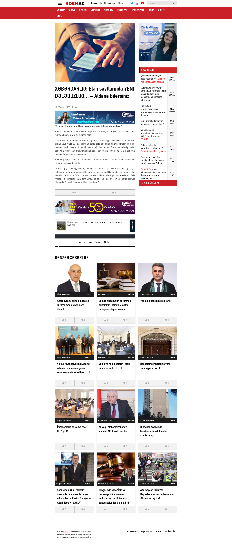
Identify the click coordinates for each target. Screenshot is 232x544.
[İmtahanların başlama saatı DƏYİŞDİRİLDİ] (74, 403)
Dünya (72, 10)
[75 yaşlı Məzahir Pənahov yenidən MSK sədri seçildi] (116, 403)
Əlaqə (120, 3)
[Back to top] (224, 536)
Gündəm (61, 10)
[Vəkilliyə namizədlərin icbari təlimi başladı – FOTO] (116, 340)
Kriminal (108, 10)
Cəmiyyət (95, 10)
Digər (161, 10)
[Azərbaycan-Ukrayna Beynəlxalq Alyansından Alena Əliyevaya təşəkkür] (157, 467)
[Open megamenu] (59, 3)
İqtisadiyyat (122, 10)
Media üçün (169, 532)
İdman (151, 10)
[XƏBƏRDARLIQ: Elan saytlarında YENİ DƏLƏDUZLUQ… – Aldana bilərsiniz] (95, 52)
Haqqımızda (96, 3)
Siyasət (83, 10)
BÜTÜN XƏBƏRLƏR (151, 183)
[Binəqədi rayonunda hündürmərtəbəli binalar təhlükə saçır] (157, 403)
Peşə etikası (109, 3)
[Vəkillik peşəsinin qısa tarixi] (157, 277)
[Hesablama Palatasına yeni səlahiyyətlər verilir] (157, 340)
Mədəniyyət (138, 10)
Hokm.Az (66, 532)
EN (58, 16)
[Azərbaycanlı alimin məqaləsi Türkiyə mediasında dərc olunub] (74, 277)
